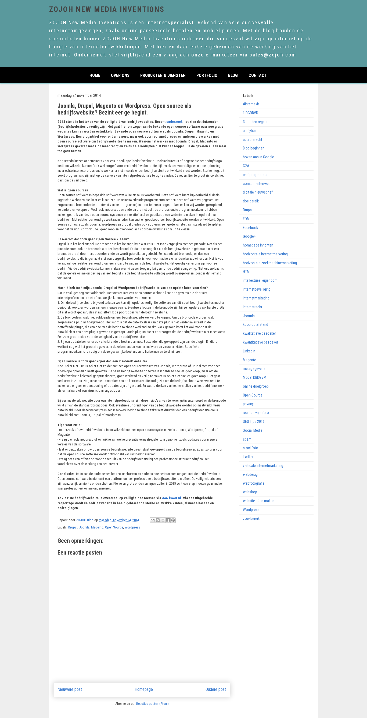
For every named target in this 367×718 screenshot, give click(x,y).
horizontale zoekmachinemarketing (270, 263)
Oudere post (216, 689)
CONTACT (258, 75)
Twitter (248, 457)
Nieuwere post (70, 689)
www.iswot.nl (171, 498)
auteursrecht (252, 139)
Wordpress (132, 527)
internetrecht (252, 307)
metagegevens (254, 368)
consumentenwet (256, 183)
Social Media (252, 430)
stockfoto (250, 448)
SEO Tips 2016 (254, 421)
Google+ (249, 236)
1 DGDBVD (250, 113)
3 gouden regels (255, 122)
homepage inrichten (258, 245)
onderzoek (175, 122)
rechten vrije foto (256, 412)
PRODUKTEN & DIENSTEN (163, 75)
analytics (250, 130)
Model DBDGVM (254, 377)
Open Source (114, 527)
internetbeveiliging (257, 289)
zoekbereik (251, 518)
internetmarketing (256, 298)
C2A (246, 166)
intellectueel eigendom (260, 280)
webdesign (251, 474)
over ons (120, 75)
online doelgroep (256, 386)
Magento (97, 527)
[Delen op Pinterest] (173, 520)
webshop (250, 492)
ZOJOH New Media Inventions (106, 9)
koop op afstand (255, 324)
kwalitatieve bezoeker (259, 333)
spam (247, 439)
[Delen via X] (162, 520)
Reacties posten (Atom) (152, 704)
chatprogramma (255, 175)
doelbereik (251, 201)
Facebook (250, 228)
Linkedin (249, 351)
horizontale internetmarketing (265, 254)
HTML (247, 272)
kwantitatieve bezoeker (260, 342)
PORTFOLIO (206, 75)
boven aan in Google (258, 157)
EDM (246, 219)
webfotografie (253, 483)
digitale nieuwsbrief (258, 192)
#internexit (251, 104)
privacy (248, 404)
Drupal (72, 527)
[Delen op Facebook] (168, 520)
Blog (233, 75)
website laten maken (258, 501)
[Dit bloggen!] (157, 520)
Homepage (144, 689)
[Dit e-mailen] (152, 520)
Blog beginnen (253, 148)
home (94, 75)
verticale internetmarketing (263, 465)
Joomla (84, 527)
